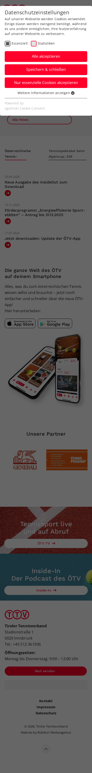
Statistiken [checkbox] (46, 43)
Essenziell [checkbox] (20, 43)
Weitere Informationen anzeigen (44, 93)
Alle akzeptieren (46, 56)
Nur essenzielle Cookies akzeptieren (46, 82)
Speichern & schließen (46, 69)
